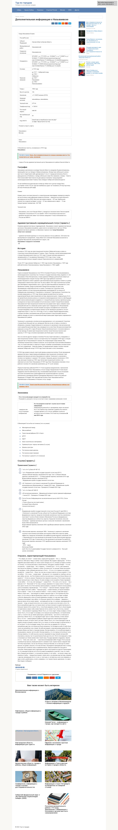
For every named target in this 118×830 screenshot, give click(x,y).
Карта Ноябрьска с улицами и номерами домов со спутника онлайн (94, 72)
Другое (77, 10)
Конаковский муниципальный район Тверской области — (90, 56)
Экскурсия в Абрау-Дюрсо (94, 31)
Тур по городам (23, 2)
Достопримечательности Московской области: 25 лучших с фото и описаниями (94, 24)
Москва (62, 10)
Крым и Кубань (29, 10)
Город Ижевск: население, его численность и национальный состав (94, 40)
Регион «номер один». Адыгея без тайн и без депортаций (93, 63)
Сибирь (19, 10)
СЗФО (70, 10)
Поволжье (40, 10)
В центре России (52, 10)
